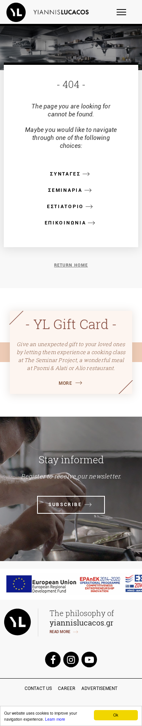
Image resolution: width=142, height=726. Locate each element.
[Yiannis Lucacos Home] (52, 12)
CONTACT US (38, 688)
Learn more (55, 719)
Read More (60, 632)
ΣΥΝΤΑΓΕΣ (65, 174)
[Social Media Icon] (53, 659)
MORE (65, 383)
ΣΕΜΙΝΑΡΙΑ (65, 190)
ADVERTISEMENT (99, 688)
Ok (115, 715)
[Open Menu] (126, 15)
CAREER (66, 688)
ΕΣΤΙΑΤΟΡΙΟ (65, 206)
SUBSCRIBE (65, 504)
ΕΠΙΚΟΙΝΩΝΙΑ (65, 223)
